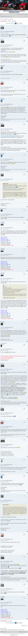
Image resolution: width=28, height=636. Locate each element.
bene (2, 173)
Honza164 (3, 438)
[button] (11, 23)
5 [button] (18, 23)
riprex (2, 25)
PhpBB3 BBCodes (14, 634)
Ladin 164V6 (3, 343)
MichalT (2, 98)
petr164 (2, 248)
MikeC (2, 39)
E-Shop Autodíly (12, 12)
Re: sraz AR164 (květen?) (7, 31)
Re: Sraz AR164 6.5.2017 (6, 602)
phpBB (8, 633)
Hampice (3, 321)
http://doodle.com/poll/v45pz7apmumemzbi (9, 135)
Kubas (2, 81)
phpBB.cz (16, 635)
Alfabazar (17, 12)
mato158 (3, 65)
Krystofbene (3, 208)
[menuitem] (24, 14)
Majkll (2, 533)
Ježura (2, 458)
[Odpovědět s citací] (24, 27)
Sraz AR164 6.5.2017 (6, 19)
